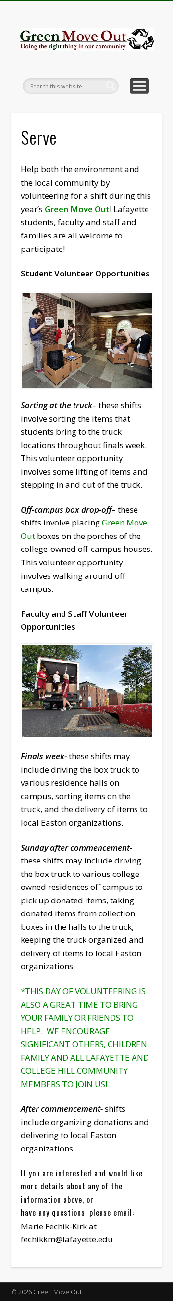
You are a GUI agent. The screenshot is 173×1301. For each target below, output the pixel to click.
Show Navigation (139, 86)
